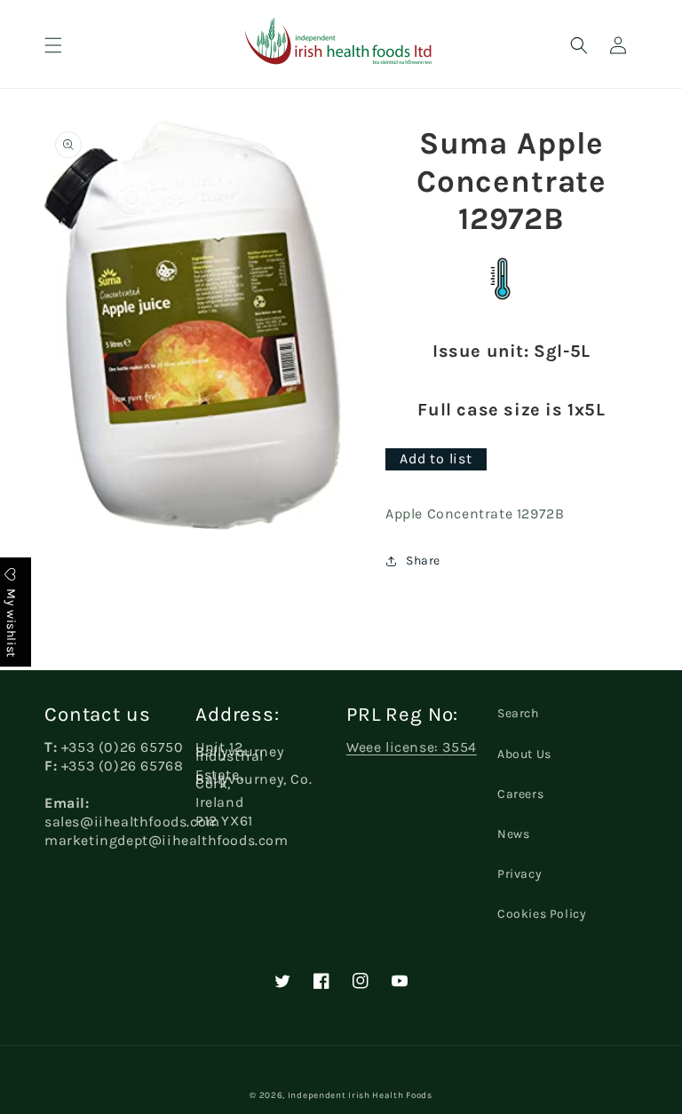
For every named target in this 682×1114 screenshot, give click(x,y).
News (513, 833)
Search (518, 713)
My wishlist (11, 621)
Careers (520, 794)
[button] (53, 45)
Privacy (519, 873)
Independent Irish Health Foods (360, 1095)
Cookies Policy (541, 913)
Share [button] (423, 560)
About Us (524, 754)
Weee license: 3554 (411, 747)
